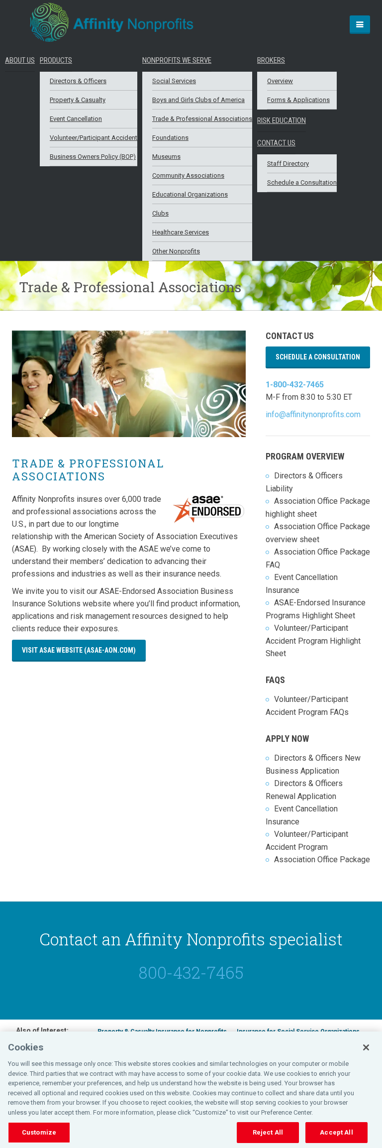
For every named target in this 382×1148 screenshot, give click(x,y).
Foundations (170, 137)
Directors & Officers (78, 81)
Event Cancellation (76, 118)
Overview (280, 81)
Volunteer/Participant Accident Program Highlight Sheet (313, 640)
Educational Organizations (190, 194)
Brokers (271, 60)
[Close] (366, 1047)
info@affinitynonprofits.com (313, 414)
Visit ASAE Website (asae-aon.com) (79, 650)
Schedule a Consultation (302, 182)
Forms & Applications (298, 100)
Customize (39, 1132)
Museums (166, 156)
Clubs (160, 213)
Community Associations (188, 175)
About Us (20, 60)
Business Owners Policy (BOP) (93, 156)
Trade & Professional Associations (202, 118)
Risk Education (281, 120)
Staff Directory (288, 163)
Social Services (174, 81)
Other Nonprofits (176, 251)
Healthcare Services (180, 232)
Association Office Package (322, 859)
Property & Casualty (77, 100)
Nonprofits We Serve (176, 60)
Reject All (268, 1132)
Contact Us (276, 142)
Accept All (336, 1132)
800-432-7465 (191, 972)
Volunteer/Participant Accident (93, 137)
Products (56, 60)
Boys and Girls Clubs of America (198, 100)
